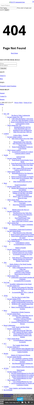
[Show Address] (29, 402)
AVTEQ (6, 368)
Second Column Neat (13, 211)
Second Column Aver (13, 266)
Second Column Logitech (14, 137)
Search (7, 10)
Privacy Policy (18, 102)
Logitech (6, 133)
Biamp (5, 228)
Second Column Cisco (13, 249)
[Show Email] (22, 402)
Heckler (6, 353)
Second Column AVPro (14, 299)
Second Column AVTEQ (14, 371)
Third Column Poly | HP (14, 125)
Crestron (6, 386)
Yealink (6, 155)
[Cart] (33, 2)
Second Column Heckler (14, 357)
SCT (5, 343)
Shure (5, 183)
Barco (5, 310)
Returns (2, 99)
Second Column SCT (13, 347)
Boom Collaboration (9, 325)
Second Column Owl (13, 286)
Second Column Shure (13, 186)
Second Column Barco (13, 314)
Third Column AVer (13, 276)
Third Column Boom (13, 338)
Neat (5, 208)
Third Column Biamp (13, 241)
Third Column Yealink (13, 171)
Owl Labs (6, 282)
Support (2, 93)
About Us (3, 75)
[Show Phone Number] (25, 402)
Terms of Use (27, 102)
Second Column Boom (13, 328)
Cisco (5, 246)
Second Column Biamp (14, 231)
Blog (1, 79)
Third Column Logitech (14, 150)
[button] (13, 393)
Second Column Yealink (14, 158)
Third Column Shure (13, 200)
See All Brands (8, 390)
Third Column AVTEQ (14, 380)
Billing (2, 104)
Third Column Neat (12, 223)
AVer (5, 262)
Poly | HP (6, 114)
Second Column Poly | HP (14, 117)
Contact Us (3, 96)
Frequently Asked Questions (8, 86)
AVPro (6, 295)
